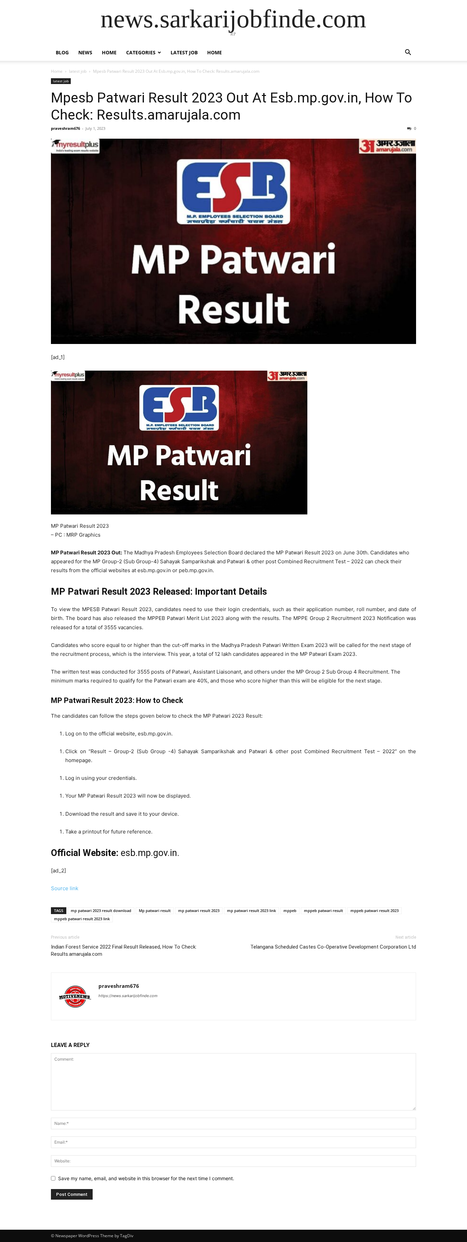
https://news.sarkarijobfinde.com (128, 995)
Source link (64, 888)
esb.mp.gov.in (149, 852)
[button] (408, 53)
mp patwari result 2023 (198, 910)
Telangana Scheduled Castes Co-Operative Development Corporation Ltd (333, 947)
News (85, 52)
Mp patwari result (155, 910)
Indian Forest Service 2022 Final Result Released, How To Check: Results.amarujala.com (124, 950)
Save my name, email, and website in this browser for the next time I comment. (146, 1178)
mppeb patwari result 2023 (374, 910)
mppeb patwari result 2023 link (82, 918)
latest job (184, 52)
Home (109, 52)
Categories (141, 52)
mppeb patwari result (323, 910)
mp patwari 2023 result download (101, 910)
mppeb (289, 910)
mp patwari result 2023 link (251, 910)
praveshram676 (65, 128)
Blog (62, 52)
